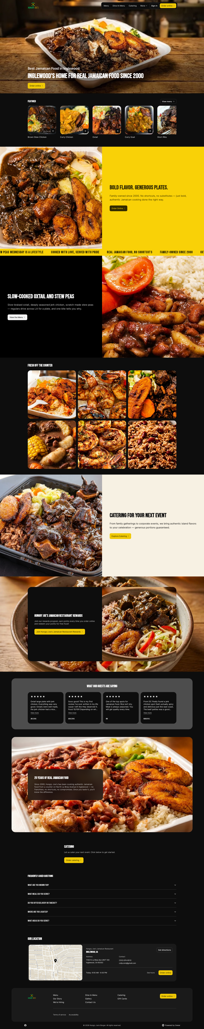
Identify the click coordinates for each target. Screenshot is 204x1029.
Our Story (57, 998)
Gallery (88, 998)
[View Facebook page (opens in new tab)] (25, 1025)
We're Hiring (58, 1002)
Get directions (164, 950)
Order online (165, 972)
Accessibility (73, 1015)
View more (35, 713)
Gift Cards (122, 998)
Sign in (154, 6)
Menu (106, 6)
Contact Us (90, 1002)
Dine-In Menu (119, 6)
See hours (151, 973)
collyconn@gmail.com (127, 963)
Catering (133, 6)
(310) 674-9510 (125, 960)
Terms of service (59, 1015)
